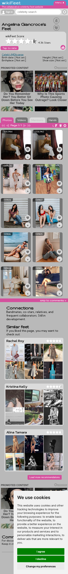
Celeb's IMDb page (13, 54)
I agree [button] (41, 551)
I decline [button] (41, 558)
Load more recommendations (44, 477)
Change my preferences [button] (41, 566)
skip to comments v (53, 300)
